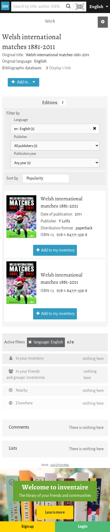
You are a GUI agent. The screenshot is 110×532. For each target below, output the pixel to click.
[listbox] (45, 178)
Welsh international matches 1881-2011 (61, 202)
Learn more (55, 512)
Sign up (27, 526)
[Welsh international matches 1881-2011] (21, 216)
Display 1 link (60, 68)
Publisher (20, 137)
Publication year (25, 153)
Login (82, 526)
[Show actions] (103, 22)
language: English (48, 342)
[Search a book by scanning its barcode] (79, 6)
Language (21, 119)
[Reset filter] (94, 128)
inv (5, 6)
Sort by (12, 178)
